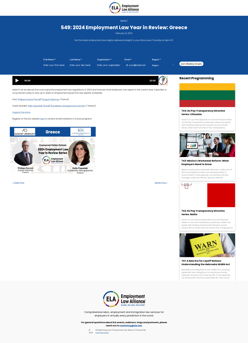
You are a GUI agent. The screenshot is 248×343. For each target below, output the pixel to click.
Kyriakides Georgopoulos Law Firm (69, 105)
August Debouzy (51, 99)
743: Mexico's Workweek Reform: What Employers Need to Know (205, 162)
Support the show (21, 112)
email (37, 99)
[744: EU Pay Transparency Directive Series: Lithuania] (207, 95)
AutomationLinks (102, 332)
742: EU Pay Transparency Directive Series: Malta (203, 212)
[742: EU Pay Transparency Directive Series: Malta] (207, 195)
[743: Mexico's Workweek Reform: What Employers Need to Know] (207, 145)
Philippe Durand (26, 99)
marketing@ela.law (131, 325)
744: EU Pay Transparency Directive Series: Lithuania (203, 112)
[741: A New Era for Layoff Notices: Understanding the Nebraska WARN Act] (207, 245)
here (42, 118)
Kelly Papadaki (35, 105)
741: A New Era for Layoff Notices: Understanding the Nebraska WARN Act (205, 262)
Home (123, 20)
